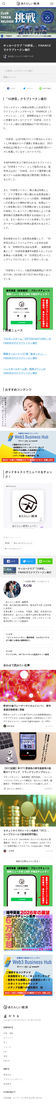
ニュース (18, 56)
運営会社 (7, 1074)
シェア (12, 88)
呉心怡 (27, 585)
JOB (5, 1051)
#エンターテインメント (23, 543)
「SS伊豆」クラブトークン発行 (18, 70)
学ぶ (5, 1042)
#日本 (7, 543)
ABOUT (6, 1060)
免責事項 (7, 1084)
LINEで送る (47, 88)
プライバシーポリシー (13, 1079)
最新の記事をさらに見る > (28, 861)
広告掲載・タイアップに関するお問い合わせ (22, 1097)
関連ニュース (9, 77)
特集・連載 (8, 1033)
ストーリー (8, 1037)
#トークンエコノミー (13, 548)
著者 (5, 1056)
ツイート (29, 88)
